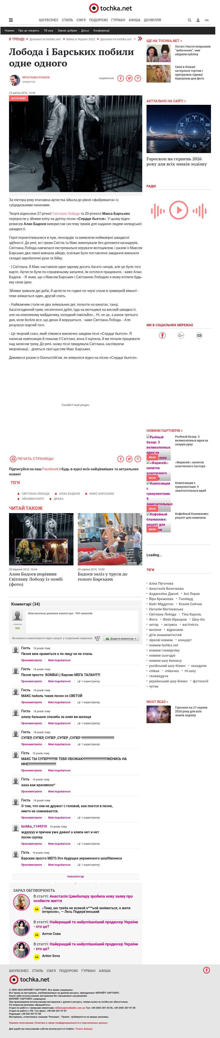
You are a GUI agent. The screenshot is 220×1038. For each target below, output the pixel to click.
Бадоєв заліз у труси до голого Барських (102, 576)
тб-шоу (190, 671)
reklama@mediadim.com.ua (70, 1007)
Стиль (67, 20)
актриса (170, 625)
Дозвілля (152, 20)
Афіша (135, 20)
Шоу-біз (198, 619)
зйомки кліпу (33, 498)
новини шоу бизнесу (165, 661)
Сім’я (81, 20)
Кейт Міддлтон (161, 604)
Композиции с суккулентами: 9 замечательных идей (190, 486)
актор (154, 625)
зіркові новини (161, 640)
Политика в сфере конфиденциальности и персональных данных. (71, 1022)
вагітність (190, 625)
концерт (185, 640)
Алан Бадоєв (69, 493)
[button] (198, 20)
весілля (155, 630)
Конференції (101, 30)
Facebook (50, 469)
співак (154, 671)
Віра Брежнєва (161, 599)
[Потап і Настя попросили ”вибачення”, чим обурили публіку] (159, 53)
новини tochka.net (163, 645)
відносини (175, 630)
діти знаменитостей (165, 635)
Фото (153, 619)
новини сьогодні (162, 655)
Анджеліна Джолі (163, 594)
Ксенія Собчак (190, 604)
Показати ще (75, 876)
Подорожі (98, 20)
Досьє (85, 30)
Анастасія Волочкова (166, 589)
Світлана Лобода (36, 493)
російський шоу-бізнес (167, 666)
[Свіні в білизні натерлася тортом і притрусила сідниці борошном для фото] (159, 74)
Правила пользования (21, 1022)
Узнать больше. (84, 1028)
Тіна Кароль (191, 614)
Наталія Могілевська (166, 609)
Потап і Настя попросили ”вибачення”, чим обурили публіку (193, 50)
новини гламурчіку (164, 650)
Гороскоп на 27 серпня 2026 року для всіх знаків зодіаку (191, 711)
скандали (198, 666)
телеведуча (158, 676)
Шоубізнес (48, 20)
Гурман (118, 20)
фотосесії (200, 681)
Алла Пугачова (161, 583)
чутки (153, 686)
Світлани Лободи (66, 213)
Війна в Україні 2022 (80, 39)
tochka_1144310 (34, 826)
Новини (9, 30)
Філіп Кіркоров (175, 619)
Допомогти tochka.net (45, 39)
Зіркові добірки (67, 30)
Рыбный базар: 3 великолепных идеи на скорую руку (191, 440)
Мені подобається (59, 660)
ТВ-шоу (48, 30)
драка (58, 498)
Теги (151, 570)
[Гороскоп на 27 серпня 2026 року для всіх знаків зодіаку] (159, 714)
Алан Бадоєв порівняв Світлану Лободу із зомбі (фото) (36, 579)
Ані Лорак (192, 594)
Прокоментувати (31, 660)
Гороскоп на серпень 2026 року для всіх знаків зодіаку (177, 161)
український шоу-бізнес (168, 681)
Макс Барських (101, 493)
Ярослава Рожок (36, 77)
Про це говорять (28, 30)
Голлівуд (186, 599)
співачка (172, 671)
